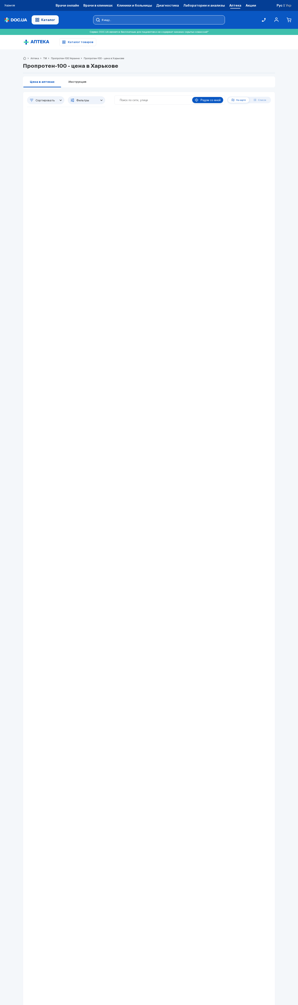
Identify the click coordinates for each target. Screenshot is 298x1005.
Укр (288, 5)
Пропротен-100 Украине (63, 58)
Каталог (48, 20)
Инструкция (77, 82)
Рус (280, 5)
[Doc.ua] (15, 19)
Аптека (33, 58)
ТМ (43, 58)
